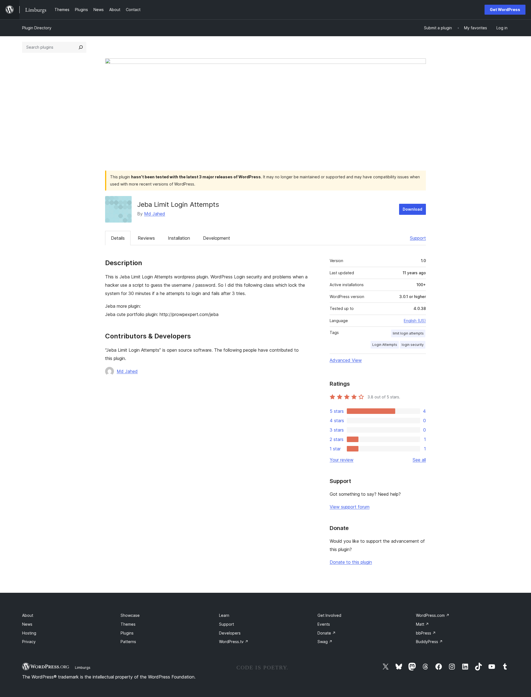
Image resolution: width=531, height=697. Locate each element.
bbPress (426, 633)
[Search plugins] (80, 47)
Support (418, 238)
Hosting (29, 633)
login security (413, 345)
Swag (324, 641)
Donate (326, 633)
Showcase (130, 615)
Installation (179, 238)
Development (216, 238)
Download (412, 209)
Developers (230, 633)
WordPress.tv (233, 641)
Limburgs (82, 667)
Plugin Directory (36, 27)
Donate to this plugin (351, 562)
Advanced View (346, 360)
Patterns (128, 641)
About (27, 615)
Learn (224, 615)
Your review (341, 460)
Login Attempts (384, 345)
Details (118, 238)
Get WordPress (505, 9)
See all (419, 460)
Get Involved (329, 615)
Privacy (29, 641)
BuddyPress (429, 641)
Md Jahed (154, 213)
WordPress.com (432, 615)
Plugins (127, 633)
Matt (422, 624)
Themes (128, 624)
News (27, 624)
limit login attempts (408, 333)
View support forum (349, 507)
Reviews (146, 238)
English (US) (415, 320)
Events (323, 624)
